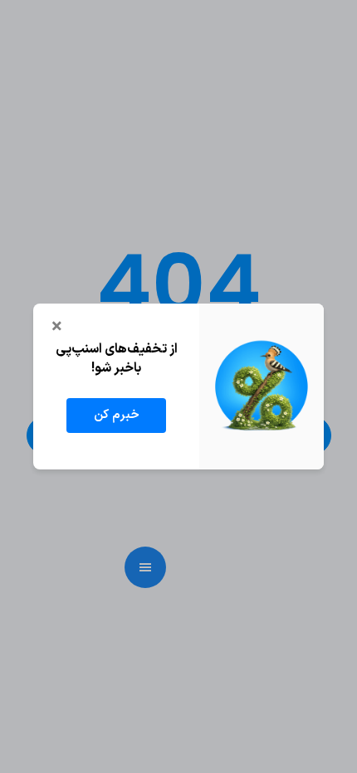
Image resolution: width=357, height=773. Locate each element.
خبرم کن (116, 415)
